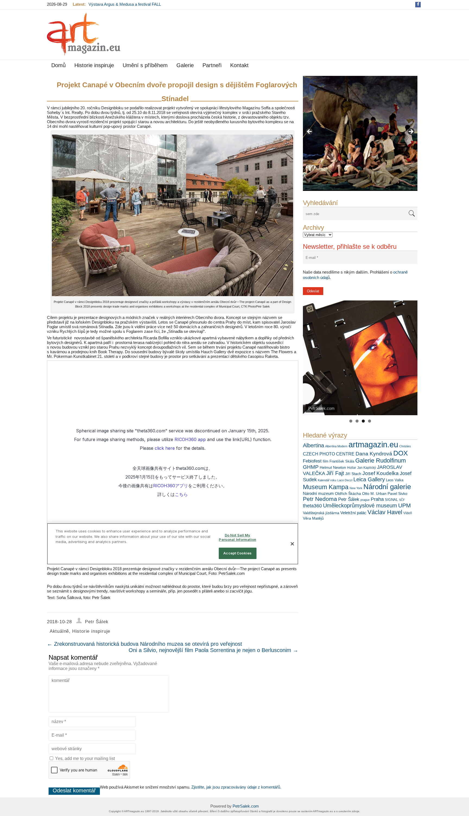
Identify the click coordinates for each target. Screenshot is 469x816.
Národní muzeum (318, 493)
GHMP (311, 467)
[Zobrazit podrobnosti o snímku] (360, 133)
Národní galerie (387, 487)
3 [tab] (363, 421)
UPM (404, 505)
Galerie (185, 65)
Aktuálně (59, 631)
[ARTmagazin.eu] (83, 34)
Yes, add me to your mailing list (84, 758)
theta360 (312, 505)
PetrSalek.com (246, 806)
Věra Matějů (313, 518)
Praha (377, 499)
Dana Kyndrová (374, 454)
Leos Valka (394, 480)
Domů (58, 65)
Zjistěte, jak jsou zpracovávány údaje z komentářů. (236, 787)
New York (356, 488)
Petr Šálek (348, 499)
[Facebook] (418, 4)
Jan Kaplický (366, 468)
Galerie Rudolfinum (380, 460)
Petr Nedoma (320, 499)
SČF (402, 499)
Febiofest (312, 461)
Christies (405, 446)
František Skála (341, 461)
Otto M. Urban (374, 493)
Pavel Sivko (397, 493)
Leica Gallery (369, 479)
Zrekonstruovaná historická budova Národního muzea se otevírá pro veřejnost (144, 644)
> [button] (411, 132)
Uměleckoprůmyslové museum (360, 505)
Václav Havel (384, 512)
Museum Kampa (325, 487)
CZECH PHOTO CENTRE (328, 454)
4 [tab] (369, 421)
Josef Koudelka (380, 473)
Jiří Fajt (335, 473)
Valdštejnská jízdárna (321, 513)
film (325, 461)
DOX (400, 453)
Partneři (211, 65)
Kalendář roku (327, 480)
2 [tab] (357, 421)
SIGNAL (391, 500)
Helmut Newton (333, 467)
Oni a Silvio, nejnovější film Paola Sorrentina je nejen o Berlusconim (213, 650)
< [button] (310, 132)
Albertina (313, 445)
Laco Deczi (344, 480)
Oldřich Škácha (348, 493)
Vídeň (407, 513)
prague (365, 499)
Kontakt (239, 65)
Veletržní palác (353, 512)
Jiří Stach (353, 473)
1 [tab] (350, 421)
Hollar (351, 468)
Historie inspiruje (94, 65)
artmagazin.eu (373, 444)
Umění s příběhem (145, 65)
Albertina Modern (336, 446)
